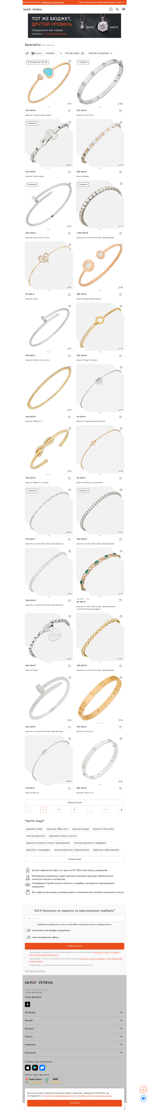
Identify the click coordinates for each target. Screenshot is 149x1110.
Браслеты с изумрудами (38, 850)
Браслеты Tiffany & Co (57, 829)
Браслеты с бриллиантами (106, 850)
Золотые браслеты (35, 836)
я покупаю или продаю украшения (51, 930)
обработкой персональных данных (94, 1096)
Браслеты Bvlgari (81, 829)
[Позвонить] (117, 9)
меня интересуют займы (45, 937)
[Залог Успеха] (32, 9)
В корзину (120, 110)
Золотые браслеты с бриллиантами (71, 850)
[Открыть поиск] (111, 9)
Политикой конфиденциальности (59, 1096)
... (90, 810)
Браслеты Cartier (34, 829)
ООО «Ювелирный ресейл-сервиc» (44, 955)
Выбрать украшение (25, 2)
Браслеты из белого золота (62, 836)
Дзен (27, 1004)
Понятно (75, 1103)
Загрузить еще (74, 803)
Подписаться (74, 946)
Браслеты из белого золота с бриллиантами (48, 843)
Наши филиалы (33, 997)
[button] (75, 53)
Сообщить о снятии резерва (68, 110)
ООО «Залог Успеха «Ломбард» (106, 952)
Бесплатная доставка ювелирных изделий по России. (81, 2)
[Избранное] (70, 61)
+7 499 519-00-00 (33, 993)
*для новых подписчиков (35, 971)
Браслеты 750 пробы (103, 829)
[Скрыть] (123, 3)
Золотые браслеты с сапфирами (90, 843)
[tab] (49, 229)
